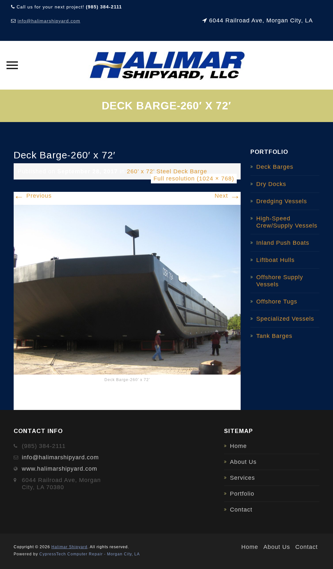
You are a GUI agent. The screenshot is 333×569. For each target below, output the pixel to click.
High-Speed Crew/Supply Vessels (286, 222)
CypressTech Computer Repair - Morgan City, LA (89, 554)
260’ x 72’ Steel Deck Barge (167, 171)
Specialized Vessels (285, 318)
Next (228, 195)
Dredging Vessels (281, 201)
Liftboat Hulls (275, 260)
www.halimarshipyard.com (59, 468)
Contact (241, 509)
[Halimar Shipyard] (167, 65)
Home (238, 446)
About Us (243, 462)
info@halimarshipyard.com (49, 20)
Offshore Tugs (276, 301)
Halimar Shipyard (69, 547)
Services (242, 478)
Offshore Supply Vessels (279, 281)
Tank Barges (274, 336)
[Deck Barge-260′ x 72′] (127, 289)
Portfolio (242, 493)
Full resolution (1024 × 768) (193, 178)
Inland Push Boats (282, 243)
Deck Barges (274, 167)
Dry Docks (271, 184)
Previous (33, 195)
